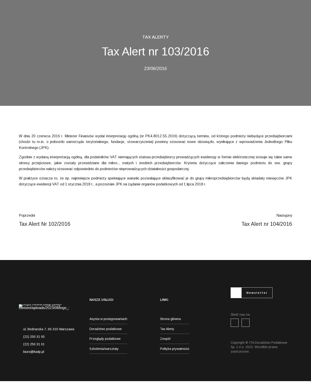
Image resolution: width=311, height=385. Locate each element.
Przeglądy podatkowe (105, 339)
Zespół (165, 339)
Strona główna (170, 319)
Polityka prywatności (174, 349)
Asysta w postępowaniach (108, 319)
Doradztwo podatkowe (105, 329)
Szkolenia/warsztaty (104, 349)
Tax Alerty (155, 37)
